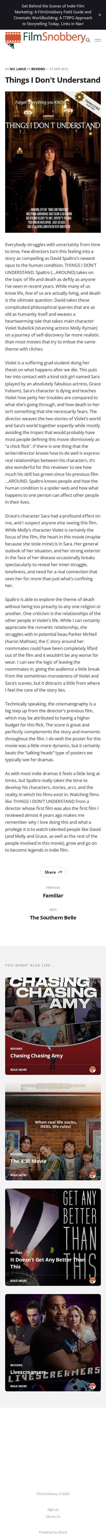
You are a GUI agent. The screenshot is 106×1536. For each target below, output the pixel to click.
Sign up (53, 1509)
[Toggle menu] (98, 40)
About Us (53, 1516)
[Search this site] (88, 40)
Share (50, 872)
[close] (100, 15)
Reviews (38, 69)
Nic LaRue (18, 69)
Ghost (62, 1532)
